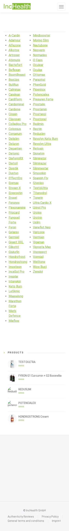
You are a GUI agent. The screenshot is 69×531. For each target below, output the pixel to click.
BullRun (14, 85)
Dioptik (13, 168)
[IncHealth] (17, 6)
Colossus (15, 129)
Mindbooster (41, 35)
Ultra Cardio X (42, 203)
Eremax (14, 183)
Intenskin (15, 281)
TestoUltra (40, 188)
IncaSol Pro (16, 271)
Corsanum (15, 134)
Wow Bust (40, 267)
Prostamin (40, 109)
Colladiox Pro (17, 124)
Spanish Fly (40, 178)
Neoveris (39, 50)
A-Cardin (14, 35)
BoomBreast (17, 75)
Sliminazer (40, 163)
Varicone (39, 232)
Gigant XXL (16, 242)
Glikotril (14, 247)
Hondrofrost (17, 257)
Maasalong (16, 296)
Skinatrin (38, 153)
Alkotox (14, 50)
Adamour (15, 40)
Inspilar (13, 276)
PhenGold (39, 85)
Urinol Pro (39, 207)
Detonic (14, 153)
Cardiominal (16, 104)
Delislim (14, 139)
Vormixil (38, 257)
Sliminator (39, 158)
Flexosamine (17, 207)
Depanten (15, 148)
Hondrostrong (18, 262)
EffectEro (15, 178)
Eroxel (13, 198)
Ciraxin (13, 114)
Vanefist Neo (42, 227)
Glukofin (14, 252)
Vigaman (38, 242)
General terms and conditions (26, 520)
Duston (13, 173)
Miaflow (14, 321)
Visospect (40, 252)
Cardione (14, 109)
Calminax (15, 89)
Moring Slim (41, 40)
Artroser (14, 55)
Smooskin (39, 173)
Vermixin (38, 237)
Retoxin (38, 148)
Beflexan (14, 70)
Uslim (36, 222)
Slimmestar (40, 168)
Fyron (12, 227)
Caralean (14, 94)
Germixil (14, 237)
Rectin (37, 129)
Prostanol (39, 114)
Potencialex (41, 94)
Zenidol (38, 271)
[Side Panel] (61, 7)
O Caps (38, 60)
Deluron (14, 144)
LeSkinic (14, 291)
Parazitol (39, 80)
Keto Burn (15, 286)
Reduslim (39, 134)
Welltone (39, 262)
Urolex (37, 212)
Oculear (38, 65)
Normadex (40, 55)
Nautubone (40, 45)
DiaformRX (16, 158)
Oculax (37, 70)
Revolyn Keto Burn (45, 139)
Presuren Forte (43, 99)
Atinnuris (14, 60)
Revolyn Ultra (42, 144)
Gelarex (14, 232)
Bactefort (15, 65)
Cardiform (15, 99)
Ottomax (39, 75)
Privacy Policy (50, 516)
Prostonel (39, 119)
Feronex (14, 203)
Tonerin (38, 198)
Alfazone (15, 45)
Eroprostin (15, 193)
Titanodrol (40, 193)
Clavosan (15, 119)
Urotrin (37, 217)
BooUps (14, 80)
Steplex (38, 183)
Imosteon (15, 267)
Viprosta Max (42, 247)
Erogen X (15, 188)
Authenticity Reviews (21, 516)
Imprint (56, 520)
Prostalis (39, 104)
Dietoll (13, 163)
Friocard (14, 212)
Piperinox (39, 89)
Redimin (38, 124)
